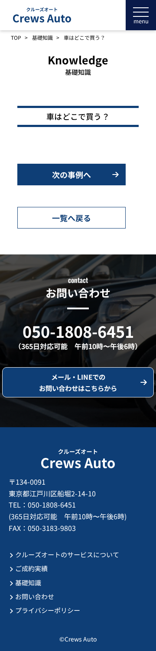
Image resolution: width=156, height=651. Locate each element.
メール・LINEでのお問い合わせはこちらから (78, 382)
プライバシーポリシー (47, 610)
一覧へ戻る (71, 217)
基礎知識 (42, 38)
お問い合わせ (34, 596)
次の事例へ (71, 174)
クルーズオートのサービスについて (67, 554)
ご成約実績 (31, 568)
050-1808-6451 (78, 331)
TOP (16, 38)
